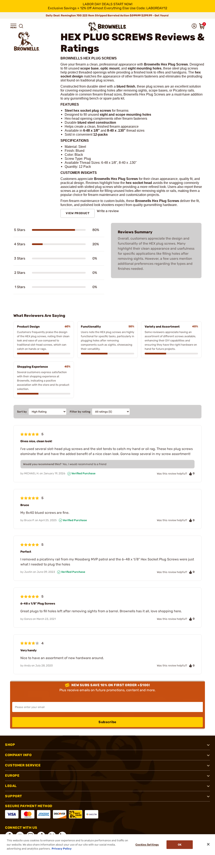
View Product (77, 213)
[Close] (208, 844)
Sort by (22, 411)
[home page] (107, 26)
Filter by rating (80, 411)
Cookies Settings (147, 844)
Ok (179, 844)
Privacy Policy (62, 848)
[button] (13, 26)
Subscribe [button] (107, 722)
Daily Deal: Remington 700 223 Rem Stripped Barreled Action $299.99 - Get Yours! (107, 15)
